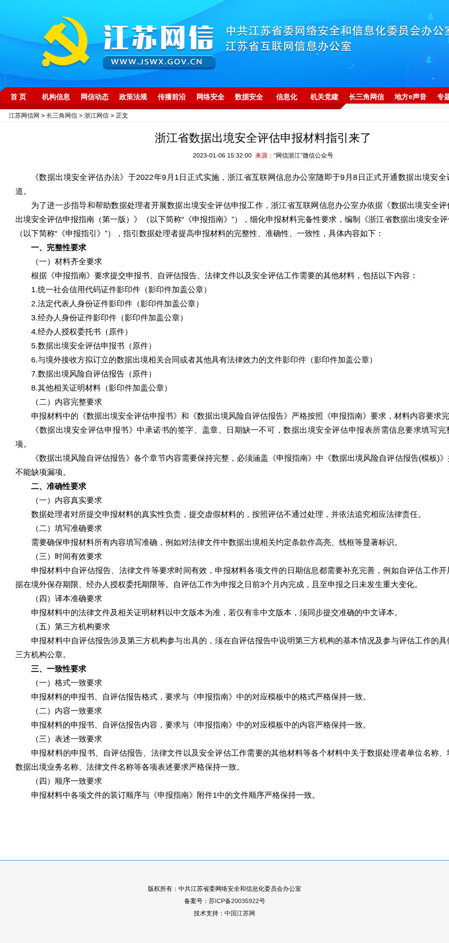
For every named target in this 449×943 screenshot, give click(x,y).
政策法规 (133, 96)
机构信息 (56, 96)
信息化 (286, 96)
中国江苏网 (239, 913)
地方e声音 (411, 96)
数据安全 (249, 96)
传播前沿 (172, 96)
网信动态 (95, 96)
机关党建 (324, 96)
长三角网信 (366, 96)
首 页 (18, 96)
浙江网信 (96, 115)
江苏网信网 (24, 115)
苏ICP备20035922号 (237, 900)
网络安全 (210, 96)
